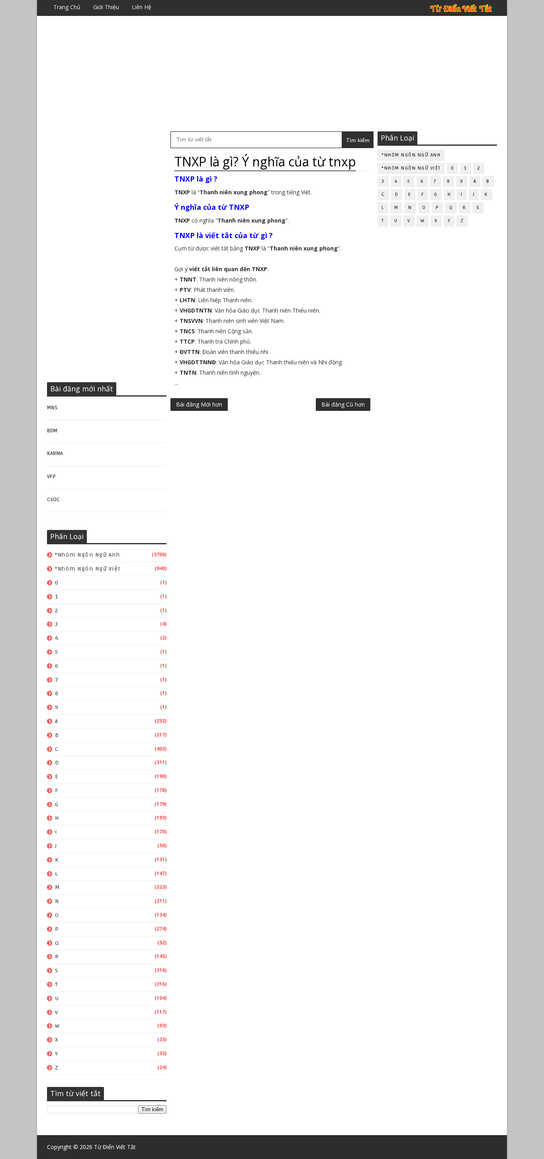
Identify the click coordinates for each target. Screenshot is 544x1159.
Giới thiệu (106, 7)
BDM (52, 431)
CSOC (53, 499)
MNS (52, 408)
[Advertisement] (272, 73)
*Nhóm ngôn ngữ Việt (88, 568)
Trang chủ (66, 7)
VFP (51, 476)
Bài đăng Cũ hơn (343, 404)
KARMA (55, 453)
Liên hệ (141, 7)
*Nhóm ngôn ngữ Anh (87, 554)
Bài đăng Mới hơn (199, 404)
